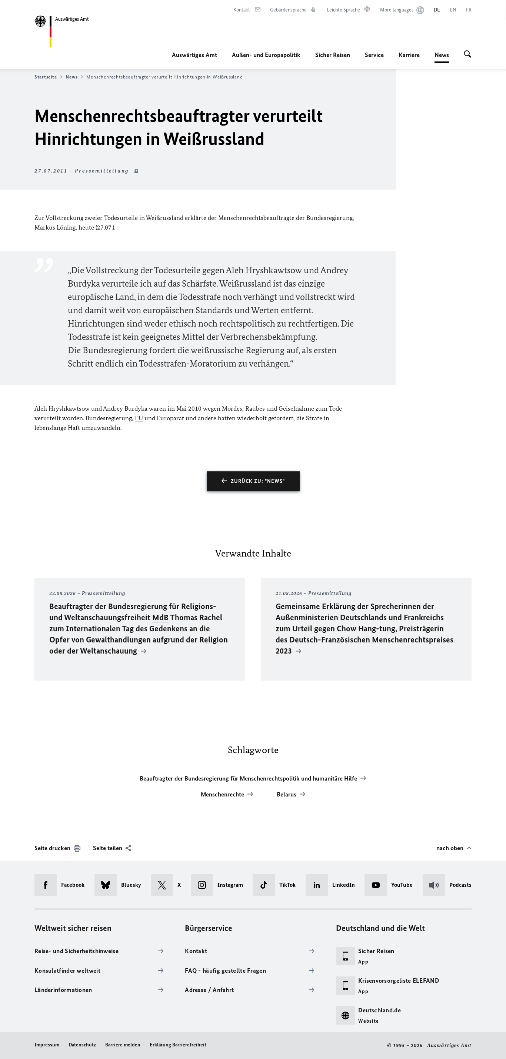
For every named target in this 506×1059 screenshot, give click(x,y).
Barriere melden (122, 1045)
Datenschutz (82, 1045)
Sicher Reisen (332, 55)
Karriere (409, 55)
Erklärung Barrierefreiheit (178, 1045)
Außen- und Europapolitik (266, 55)
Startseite (45, 77)
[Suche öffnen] (468, 55)
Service (374, 55)
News (442, 57)
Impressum (46, 1045)
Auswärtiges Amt (194, 55)
